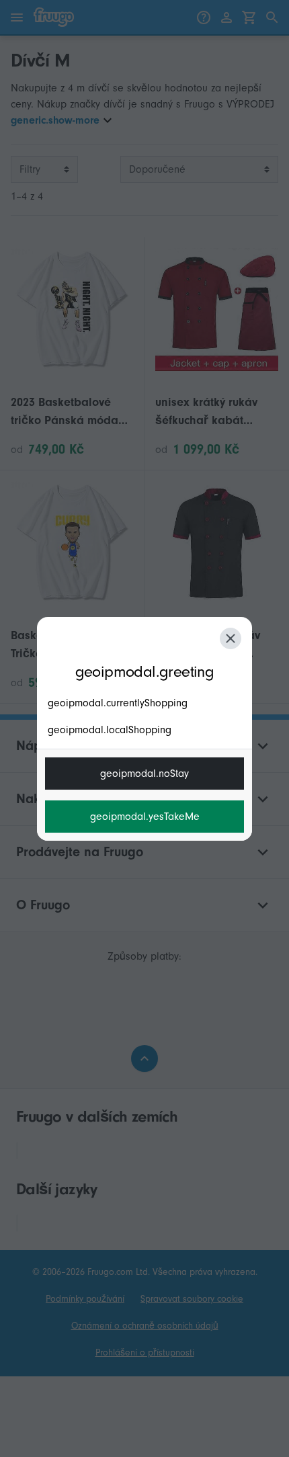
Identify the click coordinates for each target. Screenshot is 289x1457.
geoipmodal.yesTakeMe (145, 816)
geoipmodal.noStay (144, 773)
